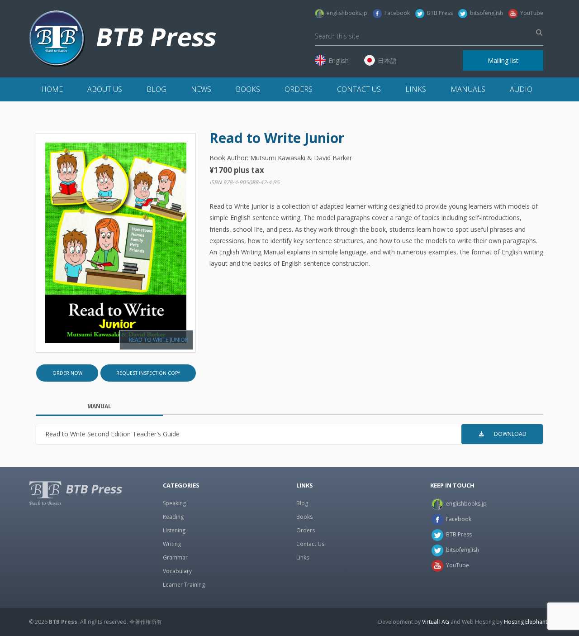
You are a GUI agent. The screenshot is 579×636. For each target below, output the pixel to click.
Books (248, 89)
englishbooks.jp (345, 13)
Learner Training (184, 584)
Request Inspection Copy (148, 373)
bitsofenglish (485, 13)
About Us (104, 89)
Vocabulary (177, 571)
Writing (172, 544)
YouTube (530, 13)
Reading (173, 517)
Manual (99, 406)
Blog (156, 89)
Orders (299, 89)
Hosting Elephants (527, 622)
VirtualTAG (435, 622)
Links (415, 89)
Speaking (174, 503)
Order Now (67, 373)
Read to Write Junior (158, 340)
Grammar (175, 557)
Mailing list (503, 60)
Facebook (396, 13)
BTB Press (438, 13)
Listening (174, 530)
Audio (521, 89)
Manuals (468, 89)
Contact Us (359, 89)
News (201, 89)
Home (52, 89)
